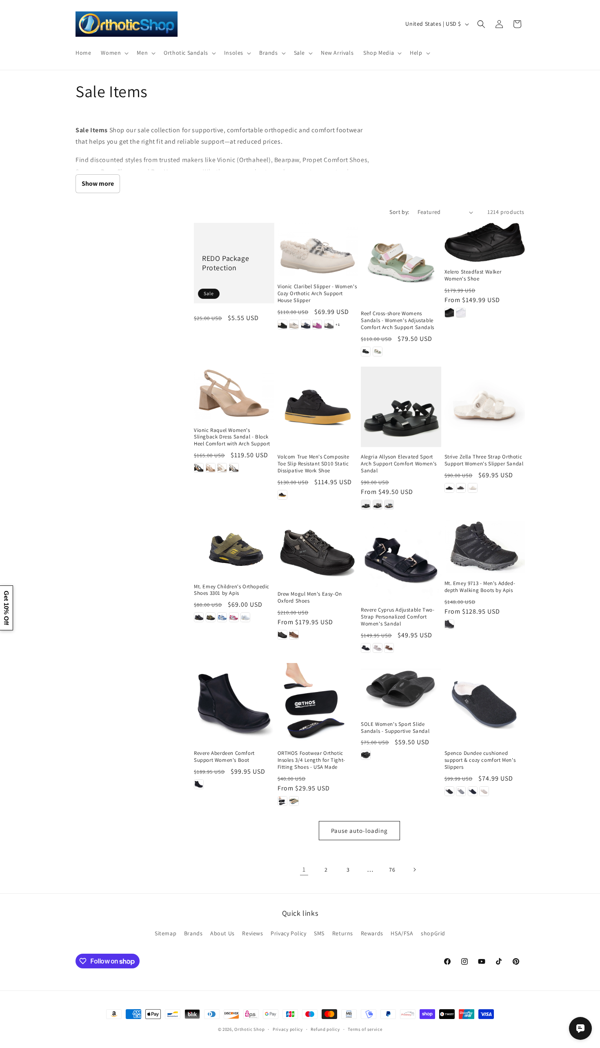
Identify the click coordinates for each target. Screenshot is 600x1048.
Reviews (252, 933)
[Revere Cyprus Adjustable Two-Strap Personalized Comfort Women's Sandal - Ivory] (377, 648)
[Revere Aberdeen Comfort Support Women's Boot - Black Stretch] (199, 784)
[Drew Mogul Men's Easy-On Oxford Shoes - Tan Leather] (294, 635)
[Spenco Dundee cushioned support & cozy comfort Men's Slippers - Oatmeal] (484, 791)
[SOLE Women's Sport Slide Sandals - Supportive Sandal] (401, 688)
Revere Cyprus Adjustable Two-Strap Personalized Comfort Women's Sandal (397, 617)
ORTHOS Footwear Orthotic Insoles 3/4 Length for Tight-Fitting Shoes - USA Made (311, 760)
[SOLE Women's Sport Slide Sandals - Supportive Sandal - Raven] (366, 755)
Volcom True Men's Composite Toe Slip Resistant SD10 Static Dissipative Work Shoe (313, 464)
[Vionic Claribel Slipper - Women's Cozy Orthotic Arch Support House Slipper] (318, 249)
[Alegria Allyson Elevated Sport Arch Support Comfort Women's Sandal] (401, 407)
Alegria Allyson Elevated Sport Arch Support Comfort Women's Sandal (399, 464)
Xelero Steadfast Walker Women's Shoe (473, 275)
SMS (319, 933)
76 (392, 869)
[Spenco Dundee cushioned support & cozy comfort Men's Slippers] (484, 703)
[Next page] (414, 870)
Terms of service (365, 1029)
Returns (342, 933)
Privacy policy (288, 1029)
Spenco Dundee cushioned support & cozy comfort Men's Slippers (480, 760)
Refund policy (325, 1029)
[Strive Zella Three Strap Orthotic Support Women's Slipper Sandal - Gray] (461, 488)
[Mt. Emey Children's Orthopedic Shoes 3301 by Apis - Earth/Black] (211, 617)
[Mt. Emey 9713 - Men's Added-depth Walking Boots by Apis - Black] (449, 624)
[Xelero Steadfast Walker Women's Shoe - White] (461, 313)
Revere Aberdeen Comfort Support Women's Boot (224, 756)
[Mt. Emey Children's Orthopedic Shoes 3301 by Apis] (234, 548)
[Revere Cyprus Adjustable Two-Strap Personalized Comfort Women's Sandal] (401, 560)
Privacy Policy (288, 933)
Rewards (372, 933)
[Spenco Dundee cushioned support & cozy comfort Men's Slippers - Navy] (473, 791)
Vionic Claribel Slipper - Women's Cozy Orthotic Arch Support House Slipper (317, 293)
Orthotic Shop (249, 1029)
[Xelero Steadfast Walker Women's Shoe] (484, 242)
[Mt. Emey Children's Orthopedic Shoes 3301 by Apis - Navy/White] (222, 617)
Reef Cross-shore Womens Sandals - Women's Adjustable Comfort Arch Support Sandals (397, 320)
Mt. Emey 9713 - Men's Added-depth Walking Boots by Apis (480, 587)
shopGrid (433, 933)
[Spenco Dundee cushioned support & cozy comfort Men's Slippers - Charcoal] (461, 791)
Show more (98, 183)
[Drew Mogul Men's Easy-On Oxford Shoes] (318, 552)
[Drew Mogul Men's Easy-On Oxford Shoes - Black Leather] (282, 635)
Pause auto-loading (359, 830)
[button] (114, 52)
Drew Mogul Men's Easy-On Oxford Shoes (310, 597)
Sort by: (399, 212)
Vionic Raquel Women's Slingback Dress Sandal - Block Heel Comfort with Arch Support (232, 437)
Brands (193, 933)
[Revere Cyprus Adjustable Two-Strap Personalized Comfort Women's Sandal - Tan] (389, 648)
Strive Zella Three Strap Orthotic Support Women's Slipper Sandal (484, 460)
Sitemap (165, 933)
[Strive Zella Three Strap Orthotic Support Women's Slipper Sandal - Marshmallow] (473, 488)
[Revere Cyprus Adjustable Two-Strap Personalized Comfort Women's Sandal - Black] (366, 648)
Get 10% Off (6, 608)
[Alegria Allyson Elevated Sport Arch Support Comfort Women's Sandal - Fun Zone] (389, 505)
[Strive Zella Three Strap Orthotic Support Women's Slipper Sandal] (484, 407)
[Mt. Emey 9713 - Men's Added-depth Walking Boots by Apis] (484, 546)
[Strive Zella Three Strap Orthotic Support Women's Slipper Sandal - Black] (449, 488)
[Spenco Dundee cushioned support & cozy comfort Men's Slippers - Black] (449, 791)
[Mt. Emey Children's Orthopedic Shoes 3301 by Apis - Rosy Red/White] (234, 617)
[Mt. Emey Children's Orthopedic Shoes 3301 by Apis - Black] (199, 617)
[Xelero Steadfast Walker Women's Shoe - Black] (449, 313)
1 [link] (304, 869)
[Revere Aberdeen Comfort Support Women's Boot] (234, 703)
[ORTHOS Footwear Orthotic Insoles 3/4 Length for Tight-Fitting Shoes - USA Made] (318, 703)
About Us (222, 933)
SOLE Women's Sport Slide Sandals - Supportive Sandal (395, 727)
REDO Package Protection (225, 263)
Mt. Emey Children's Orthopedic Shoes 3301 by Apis (231, 590)
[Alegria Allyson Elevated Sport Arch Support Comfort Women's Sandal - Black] (366, 505)
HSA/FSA (402, 933)
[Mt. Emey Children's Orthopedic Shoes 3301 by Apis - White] (245, 617)
